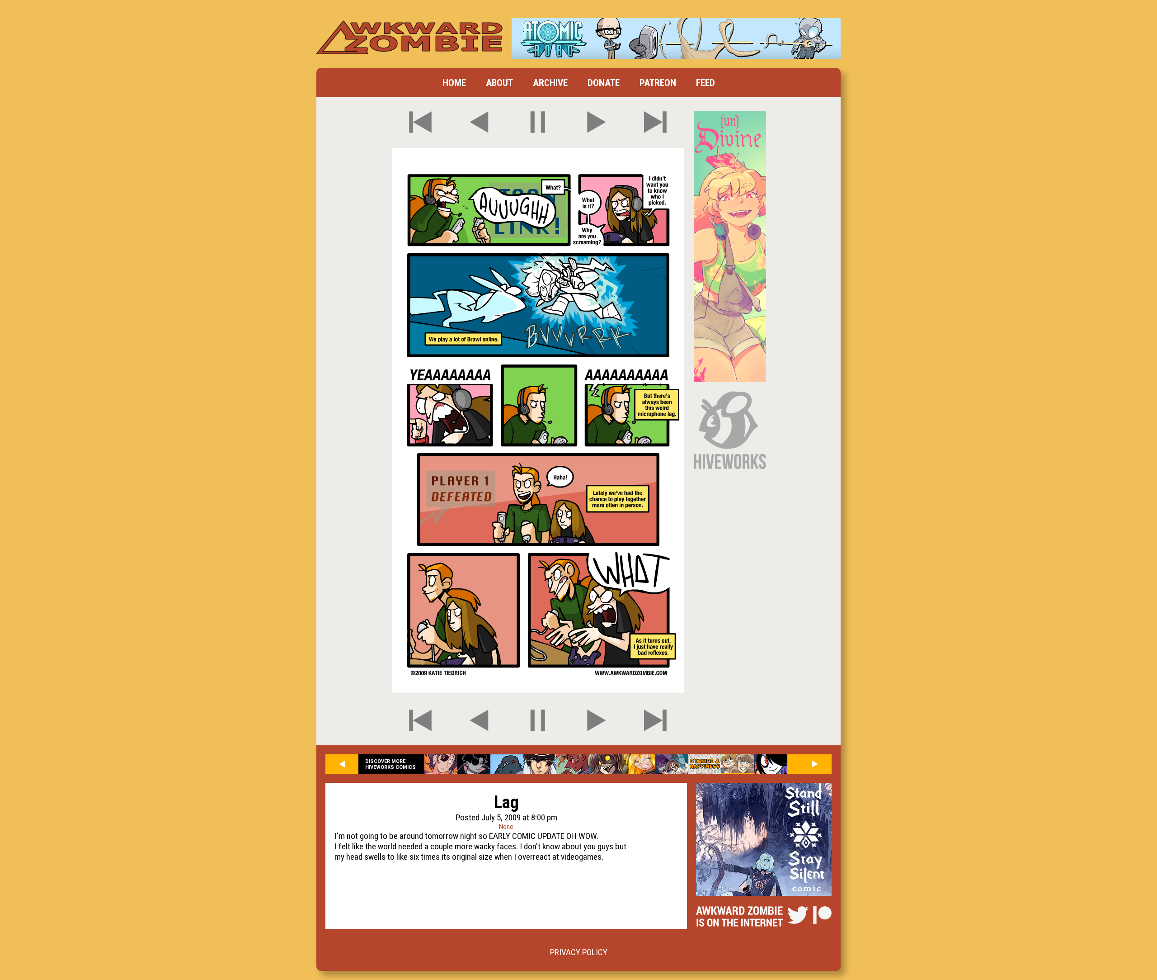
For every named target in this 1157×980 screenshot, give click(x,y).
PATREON (658, 82)
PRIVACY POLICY (578, 952)
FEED (705, 82)
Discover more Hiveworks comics (390, 764)
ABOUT (499, 82)
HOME (454, 82)
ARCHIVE (550, 82)
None (506, 827)
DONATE (604, 82)
